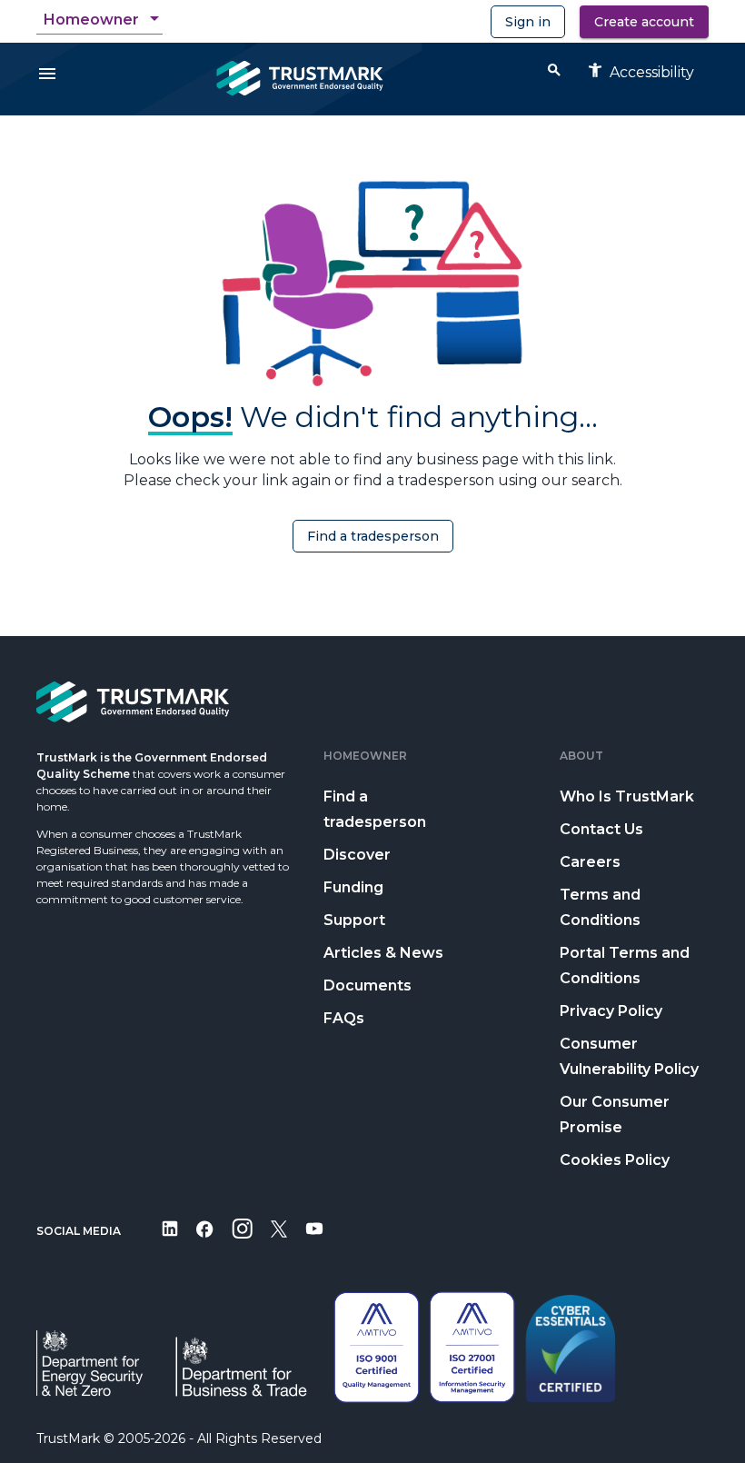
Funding (353, 887)
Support (354, 920)
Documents (367, 985)
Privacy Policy (611, 1011)
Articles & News (383, 952)
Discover (357, 854)
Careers (590, 862)
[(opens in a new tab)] (170, 1240)
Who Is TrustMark (627, 796)
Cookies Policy (615, 1160)
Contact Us (601, 829)
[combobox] (103, 20)
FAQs (343, 1018)
